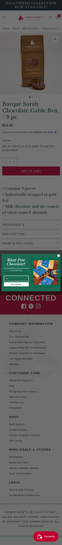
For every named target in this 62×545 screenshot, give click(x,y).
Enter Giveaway (16, 284)
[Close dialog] (58, 255)
